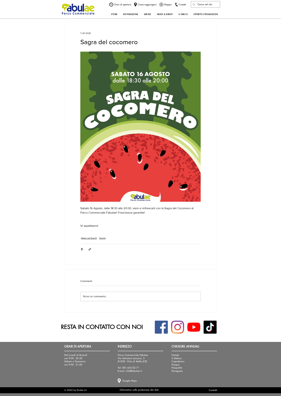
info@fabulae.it (134, 370)
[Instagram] (177, 327)
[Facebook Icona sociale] (161, 327)
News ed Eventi (89, 238)
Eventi (102, 238)
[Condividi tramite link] (89, 249)
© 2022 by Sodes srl (75, 390)
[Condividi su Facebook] (81, 249)
